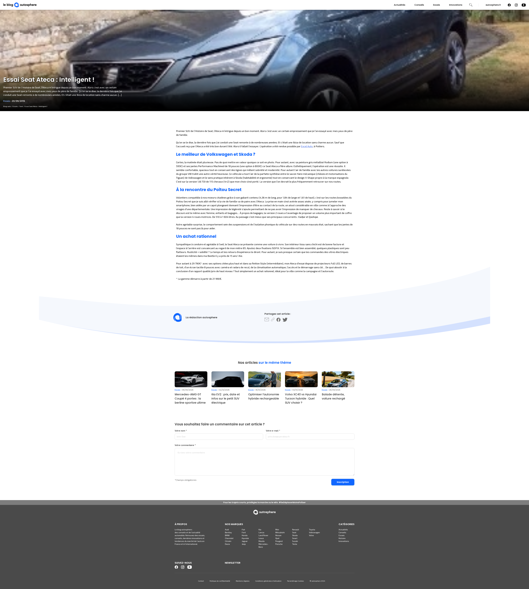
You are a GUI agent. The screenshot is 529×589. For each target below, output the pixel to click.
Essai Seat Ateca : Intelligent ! (36, 106)
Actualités (399, 4)
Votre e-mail (273, 430)
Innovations (455, 4)
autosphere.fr (493, 4)
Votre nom (181, 430)
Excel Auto (307, 146)
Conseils (419, 4)
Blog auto (7, 106)
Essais (436, 4)
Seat (21, 106)
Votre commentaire (185, 445)
